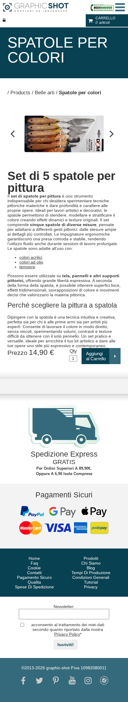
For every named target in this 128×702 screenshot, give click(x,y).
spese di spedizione (34, 587)
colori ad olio (31, 262)
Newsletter (64, 606)
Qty (73, 351)
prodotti (91, 558)
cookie (34, 567)
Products (20, 92)
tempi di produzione (90, 572)
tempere (27, 266)
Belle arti (44, 92)
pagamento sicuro (34, 577)
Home (34, 558)
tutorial (91, 582)
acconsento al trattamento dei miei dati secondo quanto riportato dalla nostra (67, 629)
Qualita (34, 582)
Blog (91, 567)
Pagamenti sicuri (64, 495)
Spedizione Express (64, 454)
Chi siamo (91, 563)
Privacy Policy (67, 634)
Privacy (91, 587)
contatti (34, 572)
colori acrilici (30, 257)
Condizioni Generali (90, 577)
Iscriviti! (65, 644)
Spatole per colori (80, 92)
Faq (34, 563)
